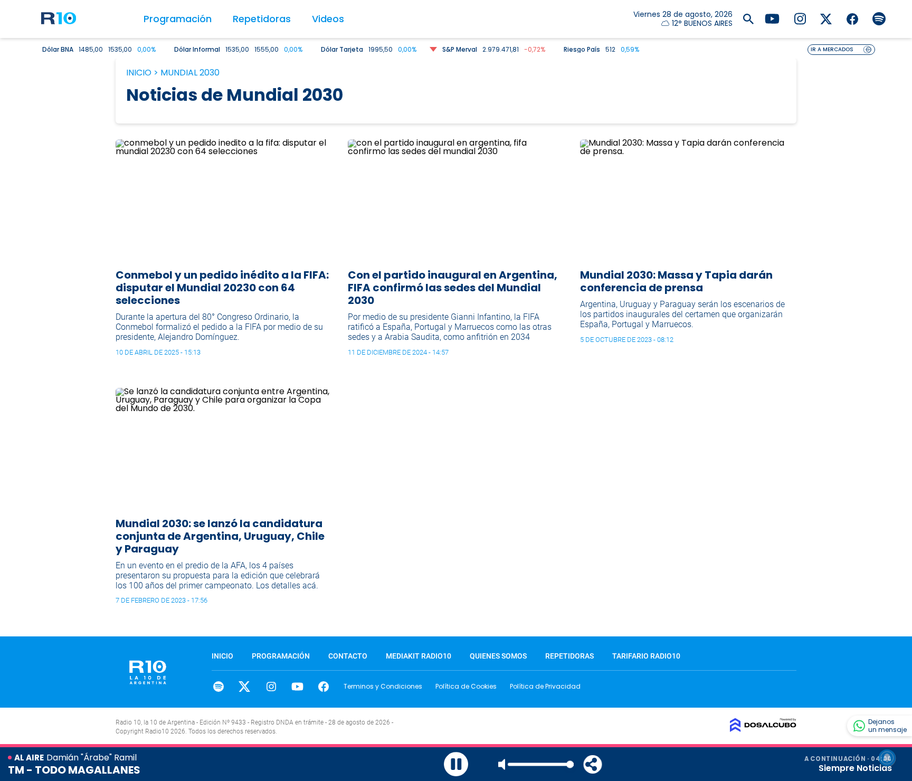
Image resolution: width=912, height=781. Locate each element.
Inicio (138, 72)
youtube (297, 686)
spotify (218, 686)
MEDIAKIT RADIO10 (418, 656)
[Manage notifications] (887, 757)
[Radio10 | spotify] (879, 18)
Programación (178, 18)
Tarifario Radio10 (646, 656)
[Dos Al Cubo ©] (763, 729)
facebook (323, 686)
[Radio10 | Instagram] (799, 18)
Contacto (347, 656)
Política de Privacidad (545, 686)
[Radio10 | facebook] (852, 18)
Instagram (271, 686)
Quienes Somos (498, 656)
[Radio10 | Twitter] (826, 18)
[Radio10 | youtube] (772, 18)
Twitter (244, 686)
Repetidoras (262, 18)
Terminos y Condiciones (383, 686)
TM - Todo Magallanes (74, 770)
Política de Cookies (466, 686)
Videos (328, 18)
